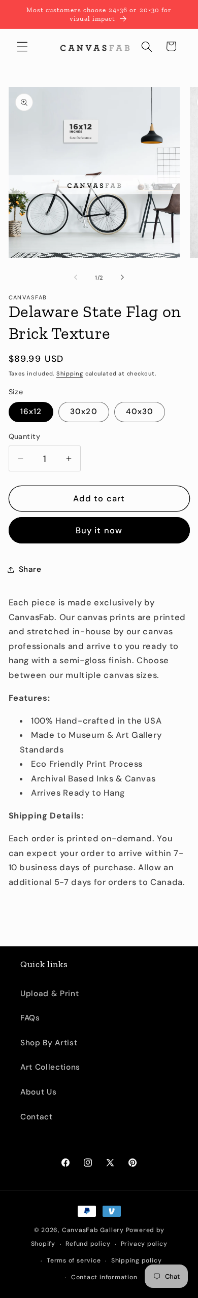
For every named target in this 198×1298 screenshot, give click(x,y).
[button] (22, 46)
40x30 (140, 411)
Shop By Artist (48, 1043)
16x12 (31, 411)
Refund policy (87, 1244)
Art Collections (50, 1067)
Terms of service (74, 1260)
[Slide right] (122, 277)
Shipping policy (136, 1260)
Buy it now (99, 530)
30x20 (83, 411)
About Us (38, 1092)
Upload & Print (49, 993)
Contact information (104, 1277)
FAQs (30, 1018)
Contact (36, 1117)
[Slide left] (75, 277)
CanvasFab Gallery (93, 1230)
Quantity (25, 436)
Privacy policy (144, 1244)
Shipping (69, 373)
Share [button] (30, 569)
